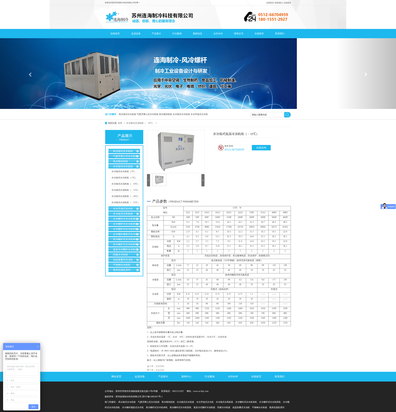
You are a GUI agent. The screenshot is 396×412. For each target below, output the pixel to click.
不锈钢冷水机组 (121, 264)
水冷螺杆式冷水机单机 (125, 219)
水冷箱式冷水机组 (181, 114)
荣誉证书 (238, 33)
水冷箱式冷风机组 (123, 213)
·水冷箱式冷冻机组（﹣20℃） (125, 196)
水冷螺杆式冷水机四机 (125, 229)
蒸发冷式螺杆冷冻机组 (125, 249)
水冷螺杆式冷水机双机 (125, 224)
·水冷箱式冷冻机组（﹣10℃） (125, 184)
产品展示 (156, 33)
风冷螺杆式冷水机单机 (125, 239)
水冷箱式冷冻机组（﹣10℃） (140, 123)
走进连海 (135, 33)
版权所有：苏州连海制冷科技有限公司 (123, 396)
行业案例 (177, 33)
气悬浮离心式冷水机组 (147, 114)
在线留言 (287, 3)
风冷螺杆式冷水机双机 (125, 244)
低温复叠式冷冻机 (123, 259)
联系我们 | (279, 3)
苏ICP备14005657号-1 (152, 396)
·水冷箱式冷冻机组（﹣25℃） (125, 202)
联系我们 (279, 33)
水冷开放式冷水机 (199, 114)
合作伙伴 (218, 33)
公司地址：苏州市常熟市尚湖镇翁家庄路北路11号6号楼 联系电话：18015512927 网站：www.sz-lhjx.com (157, 391)
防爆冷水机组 (120, 254)
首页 (120, 123)
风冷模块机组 (165, 114)
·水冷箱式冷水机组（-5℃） (124, 178)
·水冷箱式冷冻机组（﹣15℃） (125, 190)
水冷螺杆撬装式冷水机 (125, 234)
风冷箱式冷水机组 (127, 114)
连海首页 (115, 33)
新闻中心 (186, 376)
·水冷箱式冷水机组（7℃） (123, 171)
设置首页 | (270, 3)
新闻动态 (197, 33)
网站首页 (116, 376)
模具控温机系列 (121, 270)
